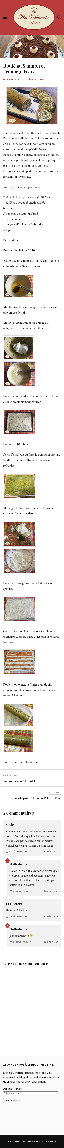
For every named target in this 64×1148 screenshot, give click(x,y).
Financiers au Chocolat (19, 737)
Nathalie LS (11, 79)
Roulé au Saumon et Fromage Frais (24, 68)
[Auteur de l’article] (7, 817)
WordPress (48, 1097)
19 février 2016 (22, 847)
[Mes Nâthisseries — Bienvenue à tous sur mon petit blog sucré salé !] (32, 17)
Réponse (52, 808)
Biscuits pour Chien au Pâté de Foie (36, 754)
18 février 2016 (34, 79)
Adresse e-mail (12, 1045)
